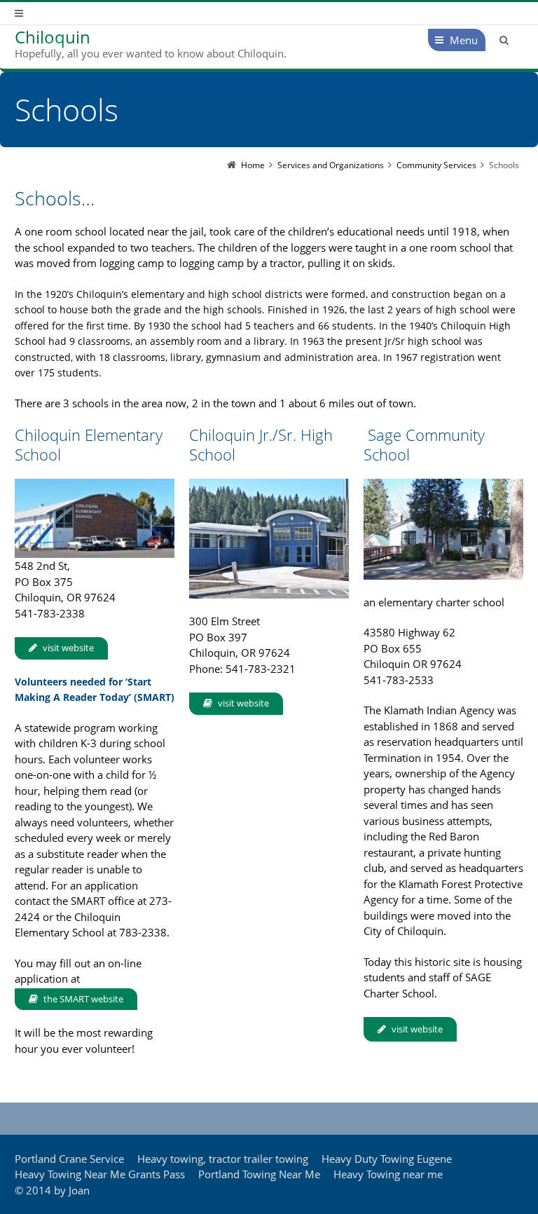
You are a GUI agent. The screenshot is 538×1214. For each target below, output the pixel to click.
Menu (464, 40)
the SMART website (83, 999)
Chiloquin (52, 37)
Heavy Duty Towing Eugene (387, 1159)
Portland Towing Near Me (259, 1174)
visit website (68, 647)
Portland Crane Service (69, 1159)
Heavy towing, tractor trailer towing (222, 1159)
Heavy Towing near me (388, 1174)
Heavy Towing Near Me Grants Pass (100, 1174)
